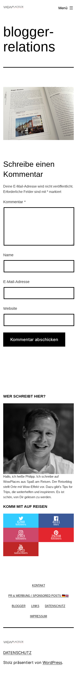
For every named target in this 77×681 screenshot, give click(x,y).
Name (8, 255)
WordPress (52, 662)
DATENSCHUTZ (17, 652)
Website (10, 308)
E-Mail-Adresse (16, 282)
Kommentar (14, 202)
